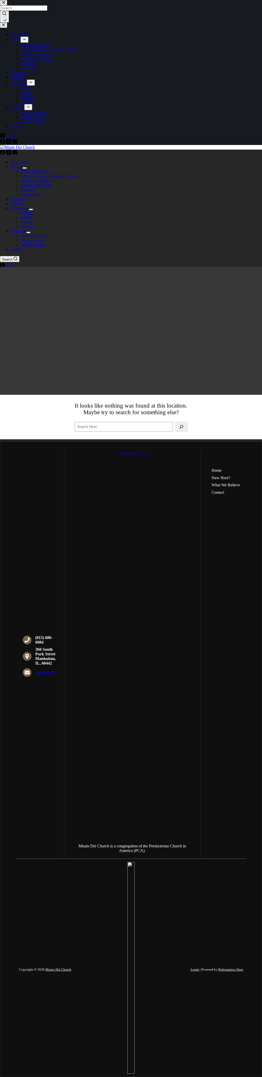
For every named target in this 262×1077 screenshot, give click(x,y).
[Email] (14, 153)
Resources (18, 208)
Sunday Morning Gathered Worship (49, 176)
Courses (27, 222)
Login (195, 969)
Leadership (29, 194)
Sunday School (32, 245)
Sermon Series (32, 240)
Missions (27, 189)
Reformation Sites (230, 969)
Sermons (17, 231)
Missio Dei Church (58, 969)
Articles (26, 212)
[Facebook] (3, 153)
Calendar (17, 203)
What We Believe (34, 171)
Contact (16, 249)
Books (25, 217)
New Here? (19, 162)
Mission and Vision (36, 185)
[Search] (181, 427)
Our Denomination (35, 180)
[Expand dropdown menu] (25, 168)
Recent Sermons (33, 235)
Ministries (18, 199)
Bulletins (27, 226)
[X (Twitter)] (9, 153)
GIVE (10, 266)
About (15, 166)
